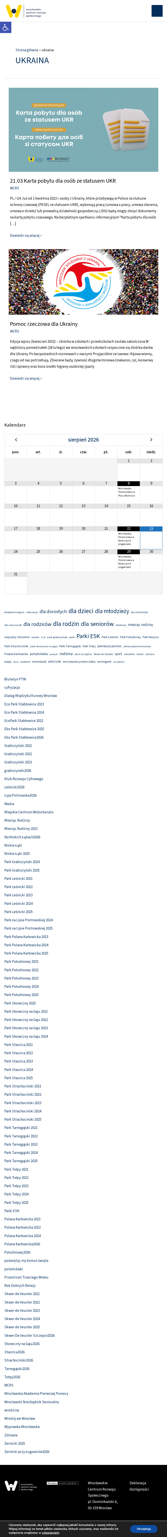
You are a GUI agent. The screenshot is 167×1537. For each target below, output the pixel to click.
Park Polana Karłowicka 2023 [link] (26, 937)
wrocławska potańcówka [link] (79, 662)
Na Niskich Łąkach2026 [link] (22, 837)
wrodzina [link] (11, 1410)
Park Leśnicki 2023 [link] (18, 895)
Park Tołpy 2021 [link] (16, 1169)
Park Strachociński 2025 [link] (22, 1119)
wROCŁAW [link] (54, 662)
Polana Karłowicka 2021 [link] (22, 1219)
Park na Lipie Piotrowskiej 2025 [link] (28, 928)
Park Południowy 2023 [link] (21, 978)
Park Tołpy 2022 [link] (16, 1177)
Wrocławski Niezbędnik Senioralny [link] (31, 1402)
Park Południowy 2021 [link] (21, 961)
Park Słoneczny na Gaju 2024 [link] (26, 1036)
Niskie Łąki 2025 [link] (17, 853)
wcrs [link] (15, 662)
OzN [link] (43, 637)
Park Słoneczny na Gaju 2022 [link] (26, 1019)
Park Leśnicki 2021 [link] (18, 878)
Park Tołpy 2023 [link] (16, 1186)
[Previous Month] (16, 440)
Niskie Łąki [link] (13, 845)
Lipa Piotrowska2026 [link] (20, 795)
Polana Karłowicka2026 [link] (22, 1244)
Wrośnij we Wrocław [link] (19, 1418)
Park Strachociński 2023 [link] (22, 1103)
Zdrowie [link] (11, 1435)
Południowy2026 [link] (17, 1252)
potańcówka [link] (39, 654)
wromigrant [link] (104, 662)
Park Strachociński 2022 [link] (22, 1094)
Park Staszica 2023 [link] (18, 1061)
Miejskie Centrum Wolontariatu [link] (29, 812)
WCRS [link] (14, 188)
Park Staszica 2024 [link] (18, 1069)
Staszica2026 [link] (14, 1352)
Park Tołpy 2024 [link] (16, 1194)
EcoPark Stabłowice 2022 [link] (23, 720)
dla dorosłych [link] (53, 611)
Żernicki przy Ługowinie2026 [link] (26, 1451)
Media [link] (9, 804)
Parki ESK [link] (88, 636)
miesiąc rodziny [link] (140, 624)
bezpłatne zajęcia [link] (14, 612)
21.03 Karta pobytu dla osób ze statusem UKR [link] (63, 181)
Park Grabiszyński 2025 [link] (22, 870)
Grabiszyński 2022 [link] (18, 754)
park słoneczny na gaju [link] (44, 646)
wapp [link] (8, 662)
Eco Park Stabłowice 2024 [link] (24, 712)
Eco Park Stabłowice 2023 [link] (24, 704)
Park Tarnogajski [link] (70, 646)
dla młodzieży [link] (112, 611)
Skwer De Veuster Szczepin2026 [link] (29, 1335)
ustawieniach (50, 1533)
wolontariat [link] (39, 662)
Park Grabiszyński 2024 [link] (22, 862)
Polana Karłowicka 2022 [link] (22, 1227)
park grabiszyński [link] (57, 637)
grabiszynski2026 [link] (17, 770)
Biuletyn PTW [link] (15, 679)
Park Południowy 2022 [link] (21, 970)
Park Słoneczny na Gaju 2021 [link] (26, 1011)
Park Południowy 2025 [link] (21, 995)
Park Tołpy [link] (89, 646)
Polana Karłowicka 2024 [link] (22, 1236)
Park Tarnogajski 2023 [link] (21, 1144)
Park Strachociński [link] (16, 646)
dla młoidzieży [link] (139, 612)
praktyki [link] (54, 654)
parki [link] (72, 637)
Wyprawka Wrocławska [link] (22, 1426)
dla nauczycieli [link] (13, 625)
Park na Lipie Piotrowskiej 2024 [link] (28, 920)
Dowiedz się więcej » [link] (26, 235)
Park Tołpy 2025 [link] (16, 1202)
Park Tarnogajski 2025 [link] (21, 1161)
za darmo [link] (119, 662)
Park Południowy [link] (130, 637)
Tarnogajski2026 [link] (16, 1369)
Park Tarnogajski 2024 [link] (21, 1152)
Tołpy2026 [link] (12, 1377)
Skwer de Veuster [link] (103, 654)
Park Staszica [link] (151, 637)
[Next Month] (151, 440)
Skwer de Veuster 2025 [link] (22, 1327)
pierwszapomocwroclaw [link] (137, 646)
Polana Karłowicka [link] (16, 654)
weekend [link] (25, 662)
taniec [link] (140, 654)
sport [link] (118, 654)
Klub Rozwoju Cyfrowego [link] (23, 779)
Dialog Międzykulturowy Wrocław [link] (30, 695)
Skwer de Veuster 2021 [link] (22, 1294)
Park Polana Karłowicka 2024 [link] (26, 945)
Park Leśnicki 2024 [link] (18, 903)
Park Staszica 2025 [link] (18, 1078)
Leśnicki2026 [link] (14, 787)
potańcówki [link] (13, 1269)
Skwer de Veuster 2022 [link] (22, 1302)
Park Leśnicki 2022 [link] (18, 887)
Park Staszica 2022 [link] (18, 1053)
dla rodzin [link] (66, 624)
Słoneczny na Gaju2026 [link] (22, 1344)
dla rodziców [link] (37, 624)
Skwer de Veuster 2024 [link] (22, 1319)
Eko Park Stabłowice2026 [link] (23, 737)
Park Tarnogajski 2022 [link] (21, 1136)
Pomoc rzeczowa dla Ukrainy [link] (44, 324)
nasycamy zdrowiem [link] (17, 637)
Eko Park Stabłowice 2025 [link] (24, 729)
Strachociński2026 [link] (18, 1360)
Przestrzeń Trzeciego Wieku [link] (26, 1277)
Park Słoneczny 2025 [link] (20, 1003)
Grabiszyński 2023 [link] (18, 762)
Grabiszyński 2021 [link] (18, 745)
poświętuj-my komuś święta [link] (26, 1260)
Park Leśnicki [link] (110, 637)
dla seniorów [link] (97, 624)
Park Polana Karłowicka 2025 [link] (26, 953)
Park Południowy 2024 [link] (21, 986)
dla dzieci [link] (80, 611)
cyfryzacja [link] (32, 612)
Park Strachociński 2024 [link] (22, 1111)
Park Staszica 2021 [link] (18, 1044)
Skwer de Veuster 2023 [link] (22, 1310)
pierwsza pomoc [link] (109, 646)
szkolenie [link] (129, 654)
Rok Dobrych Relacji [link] (20, 1285)
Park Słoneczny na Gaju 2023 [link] (26, 1028)
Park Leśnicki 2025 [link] (18, 912)
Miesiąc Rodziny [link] (17, 820)
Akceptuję (144, 1529)
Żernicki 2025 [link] (14, 1443)
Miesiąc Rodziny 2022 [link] (21, 828)
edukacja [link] (121, 625)
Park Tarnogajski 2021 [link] (21, 1127)
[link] (5, 27)
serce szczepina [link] (83, 654)
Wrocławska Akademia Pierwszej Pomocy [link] (36, 1393)
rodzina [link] (66, 654)
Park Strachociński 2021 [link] (22, 1086)
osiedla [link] (35, 637)
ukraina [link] (149, 654)
